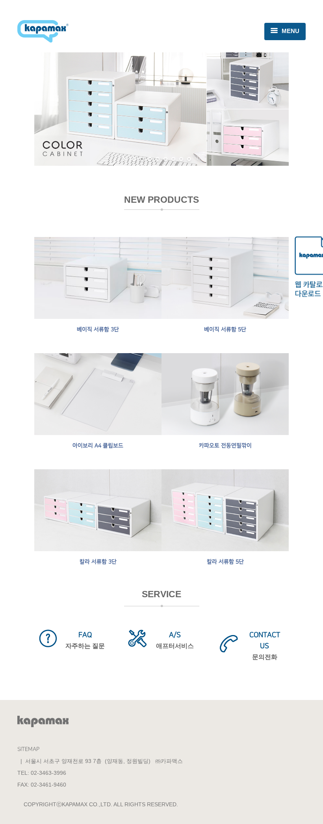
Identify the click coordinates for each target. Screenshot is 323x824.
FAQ (85, 635)
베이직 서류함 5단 (225, 329)
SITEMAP (28, 749)
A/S (175, 635)
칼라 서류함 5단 (225, 562)
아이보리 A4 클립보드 (97, 445)
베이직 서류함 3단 (98, 329)
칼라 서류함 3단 (98, 562)
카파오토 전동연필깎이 (225, 445)
